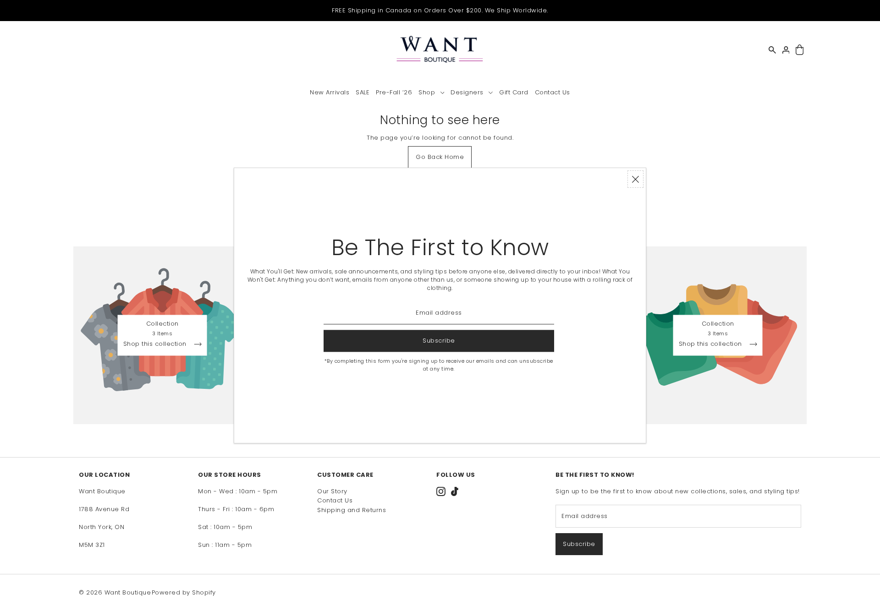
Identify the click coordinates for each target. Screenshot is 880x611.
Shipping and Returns (351, 510)
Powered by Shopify (184, 592)
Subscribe (579, 544)
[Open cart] (799, 50)
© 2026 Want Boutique (115, 592)
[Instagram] (441, 491)
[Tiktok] (454, 491)
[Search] (772, 50)
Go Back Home (440, 157)
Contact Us (334, 500)
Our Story (332, 491)
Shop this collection (156, 344)
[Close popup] (635, 179)
